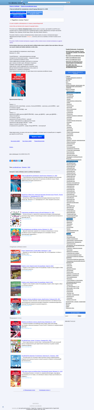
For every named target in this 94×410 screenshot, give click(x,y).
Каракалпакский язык (72, 215)
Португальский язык (72, 196)
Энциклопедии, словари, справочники (75, 301)
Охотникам (69, 249)
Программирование (72, 277)
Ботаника (69, 119)
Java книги (69, 267)
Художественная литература (74, 120)
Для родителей (70, 153)
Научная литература (72, 155)
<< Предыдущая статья (29, 390)
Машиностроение (71, 268)
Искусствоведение (71, 109)
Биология (69, 104)
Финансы (69, 225)
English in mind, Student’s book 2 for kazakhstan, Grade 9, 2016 (37, 282)
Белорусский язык (71, 174)
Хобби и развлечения (72, 238)
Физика (68, 99)
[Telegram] (18, 161)
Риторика (69, 122)
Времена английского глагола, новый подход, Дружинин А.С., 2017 (39, 321)
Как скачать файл (15, 141)
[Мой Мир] (14, 161)
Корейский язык (71, 181)
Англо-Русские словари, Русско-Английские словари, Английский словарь (75, 52)
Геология (69, 263)
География (69, 145)
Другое (68, 304)
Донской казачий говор (73, 202)
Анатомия (69, 117)
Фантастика (70, 284)
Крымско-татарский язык (73, 182)
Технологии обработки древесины (75, 259)
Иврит (68, 204)
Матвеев (24, 167)
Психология (70, 128)
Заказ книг (69, 265)
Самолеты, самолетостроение (74, 248)
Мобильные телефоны (72, 251)
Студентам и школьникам (73, 150)
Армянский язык (71, 176)
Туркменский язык (71, 214)
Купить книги (37, 137)
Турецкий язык (70, 187)
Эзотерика (69, 235)
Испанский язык (71, 166)
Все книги (68, 303)
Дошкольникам (70, 91)
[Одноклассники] (12, 161)
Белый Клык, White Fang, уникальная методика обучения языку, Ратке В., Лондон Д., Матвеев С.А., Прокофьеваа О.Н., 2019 (42, 195)
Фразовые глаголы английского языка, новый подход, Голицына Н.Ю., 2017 (41, 299)
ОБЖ (68, 124)
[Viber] (16, 161)
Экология (69, 138)
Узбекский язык (71, 179)
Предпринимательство (72, 230)
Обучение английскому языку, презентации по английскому (74, 62)
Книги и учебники (70, 89)
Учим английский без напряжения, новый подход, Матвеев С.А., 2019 (39, 175)
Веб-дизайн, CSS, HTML (73, 288)
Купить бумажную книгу (18, 12)
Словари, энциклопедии (73, 294)
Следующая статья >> (44, 390)
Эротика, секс (70, 293)
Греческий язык (71, 191)
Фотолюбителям (71, 237)
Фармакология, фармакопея (74, 242)
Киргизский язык (71, 212)
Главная (68, 76)
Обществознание (71, 142)
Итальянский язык (71, 169)
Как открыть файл (27, 141)
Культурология (70, 152)
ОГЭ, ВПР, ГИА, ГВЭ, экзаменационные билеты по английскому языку (74, 66)
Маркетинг (69, 222)
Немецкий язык (71, 168)
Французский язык (71, 164)
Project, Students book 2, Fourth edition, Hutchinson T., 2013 (36, 250)
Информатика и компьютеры (74, 100)
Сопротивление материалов (74, 159)
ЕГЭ (67, 82)
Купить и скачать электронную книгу (18, 15)
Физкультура (70, 135)
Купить (11, 147)
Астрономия (70, 133)
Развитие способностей (73, 273)
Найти (67, 306)
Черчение (69, 127)
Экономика (69, 224)
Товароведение (71, 232)
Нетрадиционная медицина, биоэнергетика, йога (73, 282)
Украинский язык (71, 173)
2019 (29, 167)
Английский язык (71, 163)
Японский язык (70, 201)
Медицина (69, 278)
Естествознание (71, 147)
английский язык (17, 167)
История (69, 125)
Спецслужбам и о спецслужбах (75, 280)
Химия (68, 102)
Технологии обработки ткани (74, 254)
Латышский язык (71, 192)
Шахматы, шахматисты (73, 275)
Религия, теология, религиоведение (76, 140)
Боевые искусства (71, 299)
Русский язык (70, 96)
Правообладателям (39, 141)
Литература (70, 97)
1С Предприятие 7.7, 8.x (73, 286)
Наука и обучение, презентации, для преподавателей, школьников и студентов (75, 86)
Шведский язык (71, 199)
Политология (70, 105)
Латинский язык (71, 171)
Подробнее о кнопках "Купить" (20, 20)
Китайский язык (71, 205)
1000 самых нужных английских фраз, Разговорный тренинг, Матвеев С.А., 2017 (42, 371)
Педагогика (70, 114)
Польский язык (70, 194)
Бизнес (68, 228)
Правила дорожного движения (75, 115)
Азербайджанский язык (73, 184)
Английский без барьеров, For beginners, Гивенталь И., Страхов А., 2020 (40, 355)
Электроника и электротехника (75, 240)
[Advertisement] (50, 59)
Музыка (69, 137)
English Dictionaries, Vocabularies (75, 49)
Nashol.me (15, 408)
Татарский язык (71, 177)
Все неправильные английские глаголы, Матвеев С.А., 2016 (37, 229)
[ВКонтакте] (10, 161)
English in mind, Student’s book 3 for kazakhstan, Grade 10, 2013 (37, 266)
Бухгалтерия (70, 227)
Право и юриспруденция (73, 132)
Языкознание (70, 209)
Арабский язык (70, 186)
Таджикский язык (71, 217)
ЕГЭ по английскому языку (73, 59)
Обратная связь (70, 308)
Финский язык (70, 207)
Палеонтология (71, 143)
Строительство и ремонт (73, 253)
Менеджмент (70, 220)
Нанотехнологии (71, 243)
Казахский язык (71, 189)
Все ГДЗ (68, 80)
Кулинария (69, 298)
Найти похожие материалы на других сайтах (34, 13)
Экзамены (68, 83)
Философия (70, 130)
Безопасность (70, 296)
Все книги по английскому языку (75, 55)
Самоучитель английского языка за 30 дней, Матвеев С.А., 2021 (38, 212)
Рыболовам (70, 291)
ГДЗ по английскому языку (73, 57)
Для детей (69, 107)
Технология (70, 110)
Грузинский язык (71, 210)
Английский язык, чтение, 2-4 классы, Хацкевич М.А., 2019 (36, 340)
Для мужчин (70, 289)
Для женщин (70, 270)
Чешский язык (70, 197)
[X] (22, 161)
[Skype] (20, 161)
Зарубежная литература (73, 148)
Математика (70, 94)
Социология (70, 112)
